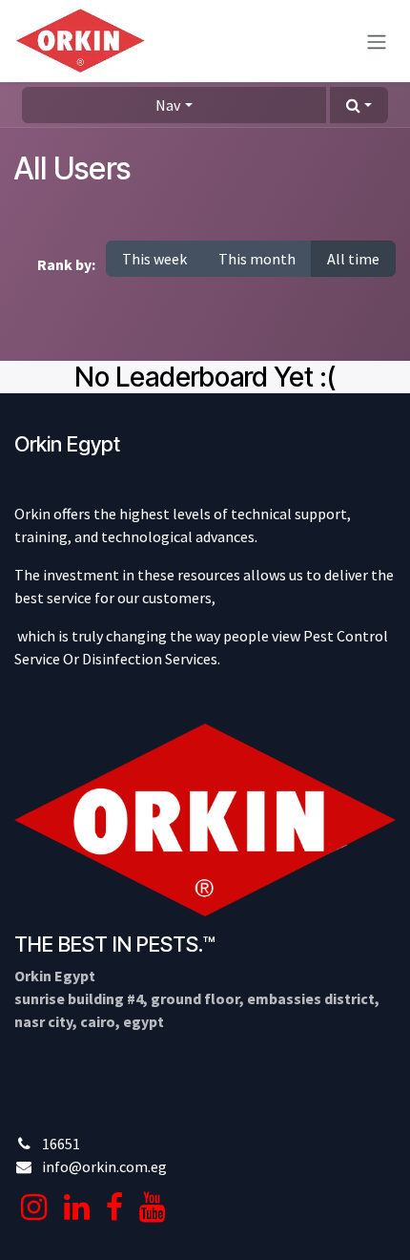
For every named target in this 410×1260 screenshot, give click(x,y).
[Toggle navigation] (377, 41)
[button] (359, 105)
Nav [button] (167, 105)
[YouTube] (152, 1207)
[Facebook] (114, 1207)
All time (353, 258)
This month (257, 258)
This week (154, 258)
